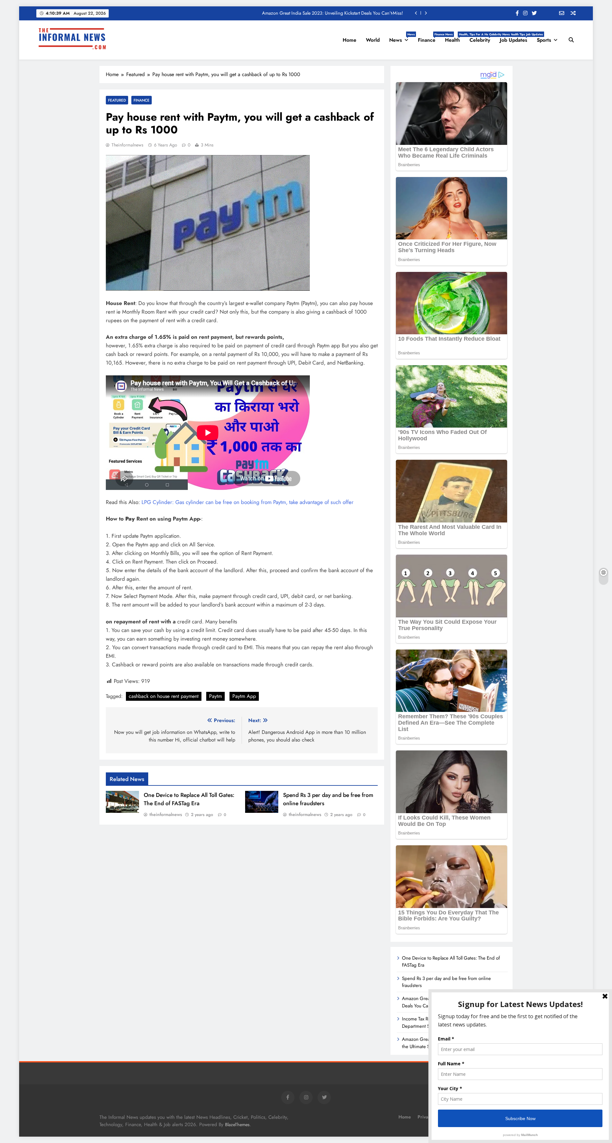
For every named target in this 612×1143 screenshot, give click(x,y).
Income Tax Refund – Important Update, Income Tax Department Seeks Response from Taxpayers (310, 13)
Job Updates (516, 38)
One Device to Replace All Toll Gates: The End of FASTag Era (189, 799)
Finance (429, 38)
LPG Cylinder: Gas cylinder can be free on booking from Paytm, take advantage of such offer (247, 502)
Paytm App (244, 696)
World (373, 40)
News (401, 38)
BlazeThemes (237, 1124)
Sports (544, 40)
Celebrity (482, 38)
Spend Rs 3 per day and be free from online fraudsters (446, 982)
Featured (117, 100)
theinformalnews (127, 145)
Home (349, 40)
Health (455, 38)
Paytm (215, 696)
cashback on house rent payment (164, 696)
